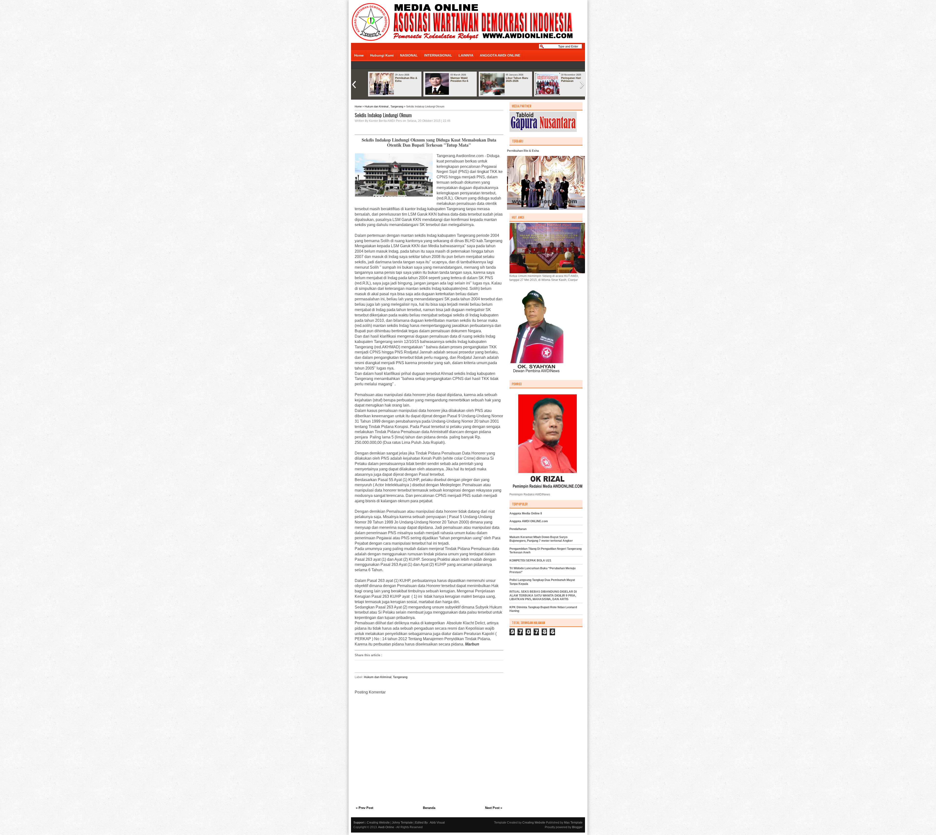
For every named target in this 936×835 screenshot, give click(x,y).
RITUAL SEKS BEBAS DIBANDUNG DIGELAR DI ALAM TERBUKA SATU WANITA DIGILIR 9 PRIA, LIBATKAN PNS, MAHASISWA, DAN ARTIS (543, 595)
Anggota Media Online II (525, 513)
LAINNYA (465, 55)
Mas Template (573, 822)
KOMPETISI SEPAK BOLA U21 (530, 560)
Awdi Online (386, 827)
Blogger (577, 827)
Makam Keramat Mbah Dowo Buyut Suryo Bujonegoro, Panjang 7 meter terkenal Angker (541, 539)
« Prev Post (364, 808)
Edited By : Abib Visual (430, 822)
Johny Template (402, 822)
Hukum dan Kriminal (376, 106)
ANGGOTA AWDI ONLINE (500, 55)
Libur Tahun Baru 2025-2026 (517, 79)
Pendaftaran (517, 529)
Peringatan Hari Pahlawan (571, 79)
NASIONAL (409, 55)
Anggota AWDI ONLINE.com (528, 521)
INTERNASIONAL (438, 55)
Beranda (429, 808)
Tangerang (396, 106)
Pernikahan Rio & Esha (406, 79)
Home (359, 55)
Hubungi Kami (382, 55)
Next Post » (493, 808)
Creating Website (378, 822)
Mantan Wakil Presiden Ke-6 (459, 79)
